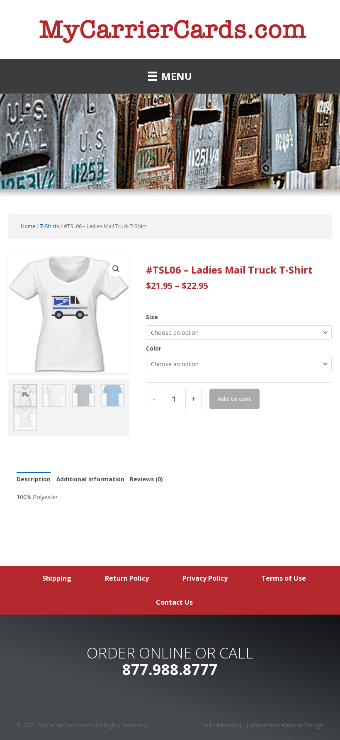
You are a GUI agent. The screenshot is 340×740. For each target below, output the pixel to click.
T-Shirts (49, 226)
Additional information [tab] (90, 479)
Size (152, 317)
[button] (116, 269)
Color (153, 348)
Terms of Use (283, 578)
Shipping (56, 578)
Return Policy (127, 578)
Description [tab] (34, 479)
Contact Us (174, 602)
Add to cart (234, 399)
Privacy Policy (205, 578)
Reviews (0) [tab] (146, 479)
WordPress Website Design (286, 725)
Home (28, 226)
